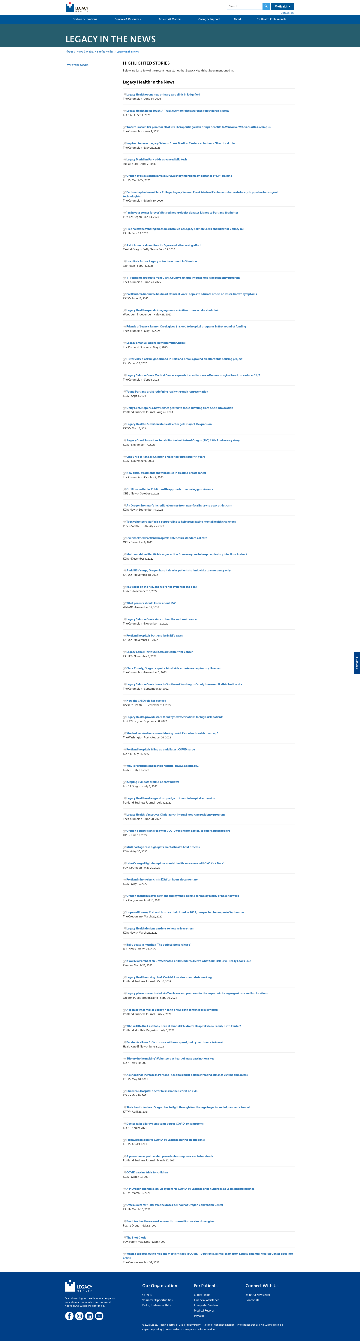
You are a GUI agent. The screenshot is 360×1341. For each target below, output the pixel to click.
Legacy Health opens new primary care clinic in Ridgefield (163, 94)
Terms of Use (176, 1324)
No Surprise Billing (271, 1324)
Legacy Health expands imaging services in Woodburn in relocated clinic (172, 310)
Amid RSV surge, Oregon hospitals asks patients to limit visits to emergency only (178, 570)
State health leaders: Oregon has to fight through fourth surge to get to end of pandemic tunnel (188, 1107)
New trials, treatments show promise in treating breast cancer (166, 473)
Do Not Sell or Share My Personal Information (190, 1329)
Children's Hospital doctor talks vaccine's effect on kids (161, 1091)
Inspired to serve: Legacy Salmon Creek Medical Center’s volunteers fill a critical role (180, 143)
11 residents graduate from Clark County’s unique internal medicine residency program (183, 277)
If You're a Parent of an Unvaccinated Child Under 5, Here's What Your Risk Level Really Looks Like (188, 961)
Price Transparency (247, 1324)
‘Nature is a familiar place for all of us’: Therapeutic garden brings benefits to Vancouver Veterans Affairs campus (198, 127)
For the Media (105, 51)
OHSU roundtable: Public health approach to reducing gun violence (169, 489)
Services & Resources (128, 19)
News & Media (85, 51)
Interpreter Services (206, 1305)
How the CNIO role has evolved (146, 700)
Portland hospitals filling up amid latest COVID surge (160, 749)
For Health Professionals (271, 19)
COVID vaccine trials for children (147, 1172)
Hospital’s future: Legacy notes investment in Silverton (161, 261)
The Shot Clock (136, 1237)
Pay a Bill (199, 1316)
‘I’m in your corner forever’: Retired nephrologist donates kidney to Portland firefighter (182, 212)
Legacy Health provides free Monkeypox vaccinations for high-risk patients (174, 717)
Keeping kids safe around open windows (152, 782)
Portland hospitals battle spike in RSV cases (154, 635)
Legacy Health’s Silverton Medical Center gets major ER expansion (169, 424)
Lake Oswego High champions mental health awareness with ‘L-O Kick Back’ (175, 863)
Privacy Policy (193, 1324)
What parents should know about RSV (151, 603)
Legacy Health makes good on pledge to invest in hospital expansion (170, 798)
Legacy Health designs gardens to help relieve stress (160, 928)
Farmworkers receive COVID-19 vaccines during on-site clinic (165, 1140)
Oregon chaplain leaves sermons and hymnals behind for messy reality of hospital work (182, 896)
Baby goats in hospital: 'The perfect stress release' (158, 944)
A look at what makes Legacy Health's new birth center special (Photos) (172, 1009)
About (237, 19)
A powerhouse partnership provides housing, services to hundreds (169, 1156)
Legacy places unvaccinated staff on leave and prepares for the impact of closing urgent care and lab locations (197, 993)
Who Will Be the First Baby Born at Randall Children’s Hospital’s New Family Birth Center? (183, 1026)
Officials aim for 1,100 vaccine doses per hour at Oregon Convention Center (174, 1205)
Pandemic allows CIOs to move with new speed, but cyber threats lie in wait (175, 1042)
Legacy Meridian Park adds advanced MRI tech (156, 159)
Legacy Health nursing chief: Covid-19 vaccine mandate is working (169, 977)
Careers (147, 1295)
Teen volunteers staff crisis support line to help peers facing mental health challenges (181, 521)
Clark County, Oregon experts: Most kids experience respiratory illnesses (173, 668)
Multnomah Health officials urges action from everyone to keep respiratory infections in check (187, 554)
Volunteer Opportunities (157, 1300)
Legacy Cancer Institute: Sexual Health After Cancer (159, 652)
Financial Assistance (206, 1300)
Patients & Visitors (169, 19)
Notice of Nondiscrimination (219, 1324)
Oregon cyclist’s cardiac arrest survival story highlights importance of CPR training (179, 176)
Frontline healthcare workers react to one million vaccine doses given (170, 1221)
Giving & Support (209, 19)
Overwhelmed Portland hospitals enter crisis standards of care (166, 538)
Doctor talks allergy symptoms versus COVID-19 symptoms (165, 1123)
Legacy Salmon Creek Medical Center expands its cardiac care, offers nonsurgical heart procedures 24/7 (193, 375)
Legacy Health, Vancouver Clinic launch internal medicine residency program (175, 814)
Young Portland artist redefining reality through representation (167, 391)
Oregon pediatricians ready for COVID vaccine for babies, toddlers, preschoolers (178, 830)
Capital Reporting (152, 1329)
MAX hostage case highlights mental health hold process (163, 847)
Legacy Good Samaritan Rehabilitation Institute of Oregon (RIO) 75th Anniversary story (183, 440)
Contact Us (287, 12)
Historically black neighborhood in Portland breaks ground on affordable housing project (184, 359)
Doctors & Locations (85, 19)
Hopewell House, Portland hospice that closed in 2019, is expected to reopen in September (185, 912)
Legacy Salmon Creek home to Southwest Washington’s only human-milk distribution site (184, 684)
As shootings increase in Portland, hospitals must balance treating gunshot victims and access (187, 1075)
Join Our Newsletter (258, 1295)
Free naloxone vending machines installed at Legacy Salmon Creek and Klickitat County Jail (185, 229)
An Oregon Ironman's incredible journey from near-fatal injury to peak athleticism (179, 505)
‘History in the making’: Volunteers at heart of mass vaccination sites (170, 1058)
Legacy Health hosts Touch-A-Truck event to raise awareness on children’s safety (177, 110)
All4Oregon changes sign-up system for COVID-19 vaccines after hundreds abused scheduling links (190, 1188)
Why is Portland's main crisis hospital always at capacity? (163, 766)
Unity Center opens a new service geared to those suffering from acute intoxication (179, 408)
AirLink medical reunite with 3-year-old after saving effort (163, 245)
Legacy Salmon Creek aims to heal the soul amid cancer (161, 619)
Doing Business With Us (156, 1305)
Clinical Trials (202, 1295)
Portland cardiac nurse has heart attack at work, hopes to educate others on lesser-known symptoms (191, 294)
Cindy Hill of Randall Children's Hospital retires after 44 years (165, 456)
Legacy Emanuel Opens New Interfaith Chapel (155, 343)
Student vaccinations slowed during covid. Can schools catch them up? (172, 733)
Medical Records (204, 1310)
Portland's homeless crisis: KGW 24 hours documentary (162, 879)
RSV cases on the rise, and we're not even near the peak (161, 586)
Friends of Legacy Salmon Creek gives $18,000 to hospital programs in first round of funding (186, 326)
